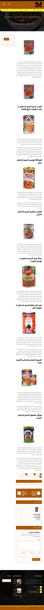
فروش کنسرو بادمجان (28, 476)
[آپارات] (34, 10)
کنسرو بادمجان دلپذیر (21, 476)
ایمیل (31, 552)
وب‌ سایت (23, 552)
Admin (38, 474)
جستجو (6, 39)
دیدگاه (38, 540)
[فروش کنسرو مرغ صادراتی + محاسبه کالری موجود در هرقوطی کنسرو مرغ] (19, 590)
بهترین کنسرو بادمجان (36, 476)
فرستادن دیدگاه (36, 559)
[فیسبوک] (41, 10)
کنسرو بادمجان (22, 474)
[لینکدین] (39, 10)
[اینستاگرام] (36, 10)
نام (39, 552)
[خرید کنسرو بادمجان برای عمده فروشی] (19, 581)
